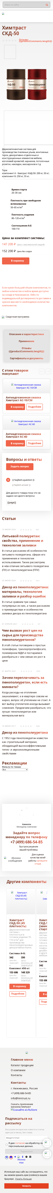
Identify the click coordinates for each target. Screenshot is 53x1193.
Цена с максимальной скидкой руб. (27, 978)
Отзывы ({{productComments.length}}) (35, 40)
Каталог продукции (22, 1065)
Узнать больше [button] (23, 1178)
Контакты (16, 1075)
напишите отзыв (41, 862)
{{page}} (9, 502)
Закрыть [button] (26, 1185)
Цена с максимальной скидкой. (31, 244)
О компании (18, 1070)
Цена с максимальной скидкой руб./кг (27, 963)
